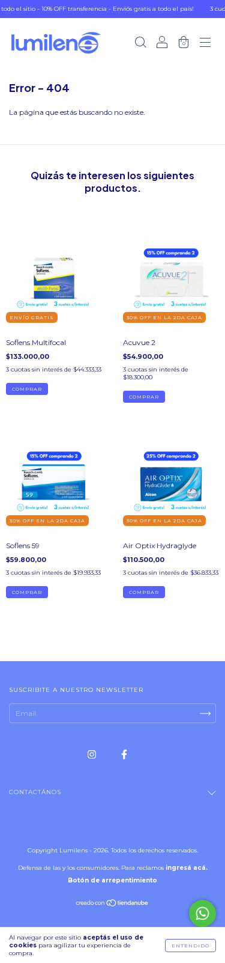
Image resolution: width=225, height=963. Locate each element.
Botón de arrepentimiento (112, 880)
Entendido (190, 946)
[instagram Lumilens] (92, 754)
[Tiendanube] (112, 904)
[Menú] (205, 43)
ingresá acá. (187, 868)
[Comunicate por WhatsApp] (202, 913)
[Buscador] (140, 43)
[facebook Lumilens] (124, 754)
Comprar (27, 389)
